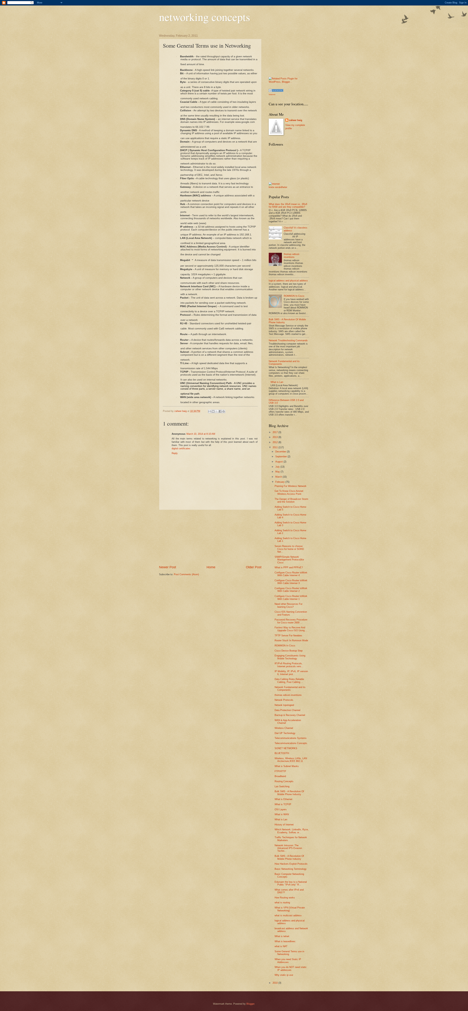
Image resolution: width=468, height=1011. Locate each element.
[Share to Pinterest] (223, 411)
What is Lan (277, 382)
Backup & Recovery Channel (290, 715)
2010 (275, 982)
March (279, 476)
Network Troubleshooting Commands (288, 340)
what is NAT (281, 946)
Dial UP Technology (285, 733)
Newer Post (167, 567)
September (281, 456)
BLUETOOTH (282, 753)
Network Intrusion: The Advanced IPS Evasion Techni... (288, 848)
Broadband (280, 776)
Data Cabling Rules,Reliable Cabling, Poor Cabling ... (289, 680)
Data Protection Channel (287, 710)
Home (211, 567)
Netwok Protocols (284, 700)
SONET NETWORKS (286, 748)
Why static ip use (284, 975)
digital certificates (181, 448)
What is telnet (282, 936)
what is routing (282, 902)
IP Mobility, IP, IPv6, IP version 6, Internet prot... (291, 672)
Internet (272, 94)
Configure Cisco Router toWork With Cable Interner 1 (291, 597)
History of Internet (284, 824)
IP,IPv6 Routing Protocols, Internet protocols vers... (289, 665)
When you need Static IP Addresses (288, 960)
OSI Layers (281, 809)
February (280, 481)
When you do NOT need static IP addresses (291, 968)
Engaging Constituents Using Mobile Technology (290, 657)
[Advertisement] (210, 537)
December (281, 451)
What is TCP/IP (283, 804)
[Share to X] (216, 411)
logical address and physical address (288, 280)
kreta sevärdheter (278, 187)
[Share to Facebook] (220, 411)
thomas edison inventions (291, 255)
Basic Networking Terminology (291, 869)
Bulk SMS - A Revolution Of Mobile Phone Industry (289, 792)
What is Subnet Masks (287, 766)
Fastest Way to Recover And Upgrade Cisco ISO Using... (291, 629)
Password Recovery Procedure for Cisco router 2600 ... (291, 621)
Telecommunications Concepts (291, 743)
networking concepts (204, 16)
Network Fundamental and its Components (290, 688)
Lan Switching (282, 786)
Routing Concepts (284, 781)
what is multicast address (288, 915)
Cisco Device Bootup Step (289, 650)
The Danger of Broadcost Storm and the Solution (291, 500)
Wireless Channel (284, 728)
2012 (275, 442)
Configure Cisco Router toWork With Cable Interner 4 (291, 574)
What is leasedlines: (285, 941)
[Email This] (210, 411)
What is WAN (282, 814)
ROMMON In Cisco (294, 296)
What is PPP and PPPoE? (289, 567)
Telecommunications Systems (291, 738)
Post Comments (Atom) (186, 574)
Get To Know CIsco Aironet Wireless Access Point (289, 492)
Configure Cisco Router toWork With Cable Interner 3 (291, 582)
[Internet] (274, 183)
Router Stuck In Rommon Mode (291, 640)
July (277, 466)
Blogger (250, 1003)
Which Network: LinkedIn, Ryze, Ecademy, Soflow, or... (292, 831)
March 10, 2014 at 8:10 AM (200, 434)
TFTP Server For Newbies (288, 635)
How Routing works (285, 897)
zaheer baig (295, 120)
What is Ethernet (283, 799)
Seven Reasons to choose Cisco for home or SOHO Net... (289, 549)
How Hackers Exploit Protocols (291, 863)
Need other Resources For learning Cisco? (288, 605)
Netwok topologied (284, 705)
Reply (175, 453)
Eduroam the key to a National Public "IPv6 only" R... (291, 883)
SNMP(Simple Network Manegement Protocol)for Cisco (289, 560)
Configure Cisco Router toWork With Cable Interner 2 (291, 589)
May (278, 471)
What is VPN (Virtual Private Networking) (290, 909)
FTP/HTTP (280, 771)
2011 (275, 447)
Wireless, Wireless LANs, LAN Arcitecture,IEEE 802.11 (291, 759)
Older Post (253, 567)
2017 (275, 432)
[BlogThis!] (213, 411)
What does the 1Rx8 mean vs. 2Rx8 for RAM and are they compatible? (288, 205)
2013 (275, 437)
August (279, 461)
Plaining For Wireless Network (290, 486)
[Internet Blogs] (276, 91)
